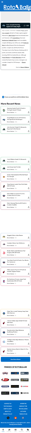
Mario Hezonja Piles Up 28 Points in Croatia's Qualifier (16, 204)
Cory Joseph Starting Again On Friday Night (13, 25)
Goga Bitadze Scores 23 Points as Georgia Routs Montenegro (16, 118)
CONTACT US (7, 403)
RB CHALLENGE (23, 408)
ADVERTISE (23, 403)
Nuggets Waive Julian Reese (15, 235)
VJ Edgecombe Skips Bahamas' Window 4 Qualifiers (18, 340)
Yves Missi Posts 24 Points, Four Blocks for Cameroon (18, 261)
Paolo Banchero (16, 57)
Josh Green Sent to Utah (14, 167)
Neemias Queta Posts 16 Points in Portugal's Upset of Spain (16, 109)
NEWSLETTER (23, 406)
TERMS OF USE (23, 414)
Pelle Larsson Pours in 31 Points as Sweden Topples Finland (16, 270)
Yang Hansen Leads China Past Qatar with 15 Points (17, 185)
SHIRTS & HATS (8, 408)
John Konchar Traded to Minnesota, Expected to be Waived (16, 128)
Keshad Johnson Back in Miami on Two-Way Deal (18, 350)
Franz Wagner (6, 57)
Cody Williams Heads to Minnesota (16, 159)
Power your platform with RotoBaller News (17, 97)
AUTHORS (23, 411)
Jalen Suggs (11, 35)
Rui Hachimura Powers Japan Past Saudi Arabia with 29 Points (16, 280)
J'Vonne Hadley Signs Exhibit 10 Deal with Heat (17, 321)
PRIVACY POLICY (7, 414)
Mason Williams (24, 67)
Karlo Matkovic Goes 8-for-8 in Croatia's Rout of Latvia (16, 194)
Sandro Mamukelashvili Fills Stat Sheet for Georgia (17, 175)
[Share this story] (24, 26)
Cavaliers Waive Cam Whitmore (16, 243)
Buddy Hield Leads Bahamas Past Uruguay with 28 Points (16, 251)
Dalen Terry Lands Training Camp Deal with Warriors (17, 312)
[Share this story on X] (26, 26)
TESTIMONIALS (8, 406)
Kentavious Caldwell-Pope (9, 40)
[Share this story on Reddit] (28, 26)
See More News (16, 359)
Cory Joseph (5, 33)
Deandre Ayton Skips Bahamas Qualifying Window (15, 331)
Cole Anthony (16, 38)
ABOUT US (8, 411)
